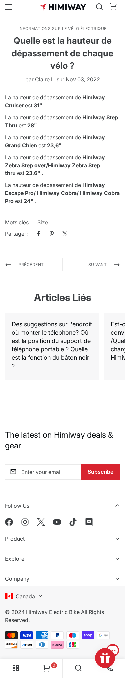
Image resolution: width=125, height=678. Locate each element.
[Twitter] (65, 233)
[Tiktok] (73, 522)
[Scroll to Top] (113, 631)
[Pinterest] (52, 233)
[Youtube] (57, 522)
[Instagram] (25, 522)
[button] (113, 7)
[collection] (16, 668)
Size (42, 222)
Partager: (16, 233)
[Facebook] (38, 233)
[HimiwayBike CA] (62, 7)
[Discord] (89, 522)
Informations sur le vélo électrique (62, 28)
